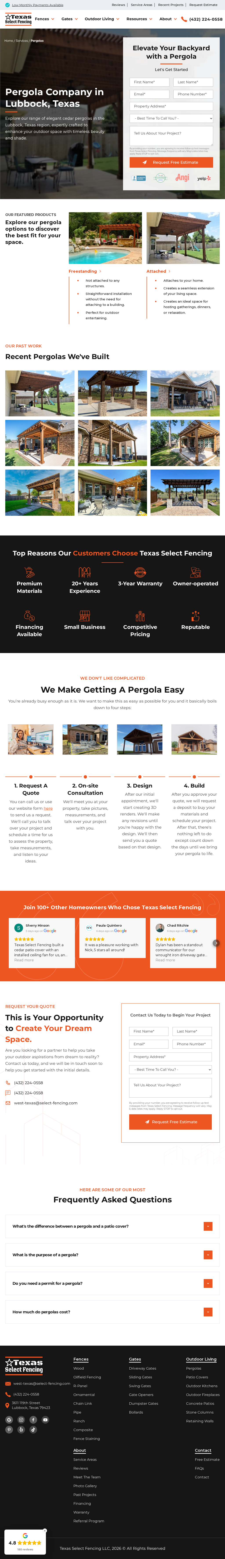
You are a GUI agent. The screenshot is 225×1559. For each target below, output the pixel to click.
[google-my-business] (9, 1420)
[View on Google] (160, 928)
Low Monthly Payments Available (37, 5)
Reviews (118, 5)
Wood (78, 1368)
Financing (82, 1503)
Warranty (81, 1512)
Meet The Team (87, 1477)
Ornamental (84, 1395)
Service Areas (141, 5)
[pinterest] (9, 1430)
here (48, 808)
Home (8, 40)
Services (22, 40)
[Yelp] (204, 177)
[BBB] (139, 177)
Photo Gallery (85, 1486)
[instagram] (21, 1420)
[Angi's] (182, 177)
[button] (44, 19)
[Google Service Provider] (160, 178)
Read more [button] (165, 960)
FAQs (199, 1468)
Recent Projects (170, 5)
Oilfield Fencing (87, 1377)
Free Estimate (207, 1459)
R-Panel (80, 1386)
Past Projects (84, 1495)
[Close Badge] (45, 1530)
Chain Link (82, 1403)
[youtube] (45, 1420)
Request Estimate (203, 5)
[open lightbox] (39, 393)
